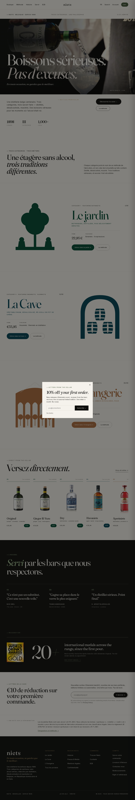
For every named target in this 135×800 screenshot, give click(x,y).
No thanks (50, 413)
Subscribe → (81, 408)
